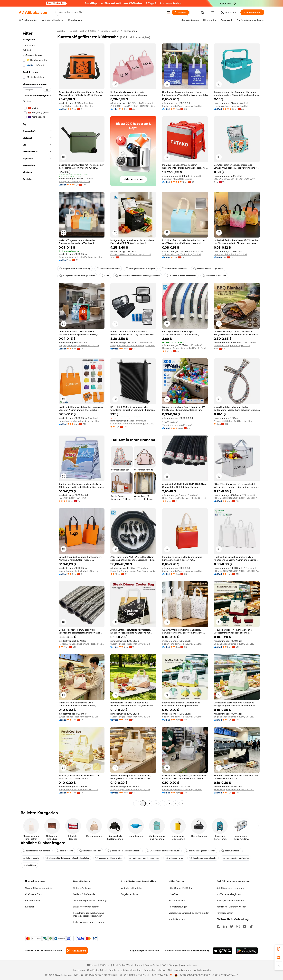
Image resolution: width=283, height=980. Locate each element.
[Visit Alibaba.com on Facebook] (218, 926)
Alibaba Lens (32, 950)
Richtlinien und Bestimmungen (88, 922)
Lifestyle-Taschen (110, 31)
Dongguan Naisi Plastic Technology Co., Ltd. (132, 345)
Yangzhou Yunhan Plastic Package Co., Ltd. (80, 257)
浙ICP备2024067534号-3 (225, 975)
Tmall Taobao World (122, 965)
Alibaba (61, 31)
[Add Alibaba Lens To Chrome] (77, 950)
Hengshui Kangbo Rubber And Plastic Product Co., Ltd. (185, 348)
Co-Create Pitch (33, 894)
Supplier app (137, 950)
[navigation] (37, 417)
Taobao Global (152, 965)
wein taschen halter (92, 851)
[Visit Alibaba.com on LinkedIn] (225, 926)
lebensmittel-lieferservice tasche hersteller (69, 858)
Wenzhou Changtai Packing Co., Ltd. (232, 345)
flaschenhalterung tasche (205, 858)
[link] (278, 949)
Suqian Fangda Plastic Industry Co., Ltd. (182, 106)
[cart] (213, 13)
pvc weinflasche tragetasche (210, 268)
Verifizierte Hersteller (131, 888)
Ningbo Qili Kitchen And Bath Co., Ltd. (233, 421)
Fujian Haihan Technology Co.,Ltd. (76, 106)
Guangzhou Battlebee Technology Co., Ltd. (132, 423)
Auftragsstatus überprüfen (230, 900)
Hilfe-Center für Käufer (180, 888)
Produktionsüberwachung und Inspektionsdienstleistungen (88, 914)
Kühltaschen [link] (130, 31)
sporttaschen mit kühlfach (38, 851)
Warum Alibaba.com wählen (39, 888)
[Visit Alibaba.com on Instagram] (238, 926)
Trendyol (173, 965)
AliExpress (92, 965)
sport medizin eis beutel (176, 268)
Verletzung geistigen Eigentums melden (189, 913)
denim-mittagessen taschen (202, 851)
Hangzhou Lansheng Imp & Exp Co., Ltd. (79, 421)
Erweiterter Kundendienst (86, 906)
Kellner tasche (32, 858)
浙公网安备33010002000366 (195, 975)
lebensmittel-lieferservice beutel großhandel (139, 276)
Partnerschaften (225, 913)
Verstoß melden (177, 919)
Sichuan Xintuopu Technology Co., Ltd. (181, 254)
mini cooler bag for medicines (145, 858)
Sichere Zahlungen (82, 888)
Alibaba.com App (200, 950)
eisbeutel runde (176, 858)
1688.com (105, 965)
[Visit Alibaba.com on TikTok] (251, 926)
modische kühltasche (110, 268)
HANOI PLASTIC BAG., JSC (72, 498)
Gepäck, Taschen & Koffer (83, 31)
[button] (168, 12)
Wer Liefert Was (189, 965)
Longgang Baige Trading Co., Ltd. (230, 254)
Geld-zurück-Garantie (84, 894)
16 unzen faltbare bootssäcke (182, 276)
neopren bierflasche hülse (111, 858)
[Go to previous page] (136, 803)
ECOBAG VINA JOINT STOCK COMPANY (234, 179)
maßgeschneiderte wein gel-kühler (79, 276)
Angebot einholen (130, 894)
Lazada (138, 965)
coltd (106, 276)
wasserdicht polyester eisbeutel (164, 851)
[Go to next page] (182, 803)
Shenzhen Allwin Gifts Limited (177, 179)
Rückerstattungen (178, 906)
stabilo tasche (66, 851)
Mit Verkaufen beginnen (229, 894)
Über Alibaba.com (35, 881)
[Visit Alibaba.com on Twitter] (232, 926)
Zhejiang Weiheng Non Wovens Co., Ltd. (79, 345)
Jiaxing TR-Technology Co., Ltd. (74, 181)
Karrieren (30, 906)
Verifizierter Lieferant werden (231, 906)
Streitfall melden (177, 900)
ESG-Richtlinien (33, 900)
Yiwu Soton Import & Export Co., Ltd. (180, 425)
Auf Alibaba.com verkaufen (230, 888)
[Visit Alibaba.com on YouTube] (245, 926)
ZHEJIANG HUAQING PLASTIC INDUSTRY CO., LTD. (133, 106)
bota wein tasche (233, 851)
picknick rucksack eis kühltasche (125, 851)
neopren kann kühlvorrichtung (76, 268)
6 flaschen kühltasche (216, 276)
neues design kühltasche (237, 858)
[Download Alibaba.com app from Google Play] (247, 950)
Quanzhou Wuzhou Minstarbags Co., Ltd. (130, 254)
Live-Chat (174, 894)
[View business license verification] (171, 975)
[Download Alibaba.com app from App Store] (222, 950)
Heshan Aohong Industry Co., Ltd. (231, 106)
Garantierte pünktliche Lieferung (89, 900)
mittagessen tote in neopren (142, 268)
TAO (164, 965)
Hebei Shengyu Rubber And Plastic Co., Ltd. (184, 498)
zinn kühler (31, 865)
